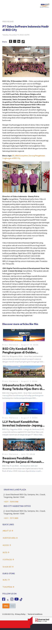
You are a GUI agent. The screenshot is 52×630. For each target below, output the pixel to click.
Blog (5, 552)
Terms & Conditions (35, 614)
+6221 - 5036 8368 (11, 501)
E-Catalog (7, 559)
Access (6, 545)
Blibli (5, 580)
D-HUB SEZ (7, 567)
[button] (10, 41)
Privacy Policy (20, 614)
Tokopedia (7, 587)
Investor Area (9, 538)
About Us (7, 531)
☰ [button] (48, 4)
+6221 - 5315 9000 (11, 518)
